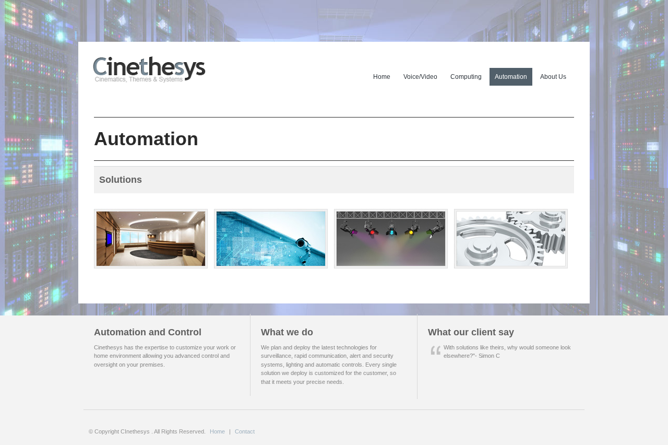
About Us (553, 76)
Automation (511, 76)
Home (381, 76)
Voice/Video (420, 76)
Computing (466, 76)
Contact (245, 431)
